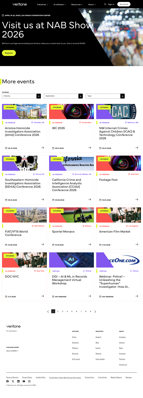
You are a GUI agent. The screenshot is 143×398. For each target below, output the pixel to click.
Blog (97, 343)
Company (122, 337)
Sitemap (128, 377)
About (91, 4)
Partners (122, 359)
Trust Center (102, 377)
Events (98, 348)
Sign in (111, 4)
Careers (122, 343)
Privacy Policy (27, 377)
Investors (122, 354)
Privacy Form (89, 377)
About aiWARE (11, 351)
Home (74, 337)
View (24, 128)
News (121, 348)
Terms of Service (12, 377)
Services (75, 354)
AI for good (76, 359)
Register (9, 52)
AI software (59, 4)
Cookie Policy (40, 377)
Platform (75, 348)
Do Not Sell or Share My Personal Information (65, 378)
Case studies (100, 359)
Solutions (75, 343)
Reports (98, 354)
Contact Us (123, 365)
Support (98, 337)
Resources (76, 4)
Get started (124, 4)
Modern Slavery (116, 377)
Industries (41, 4)
